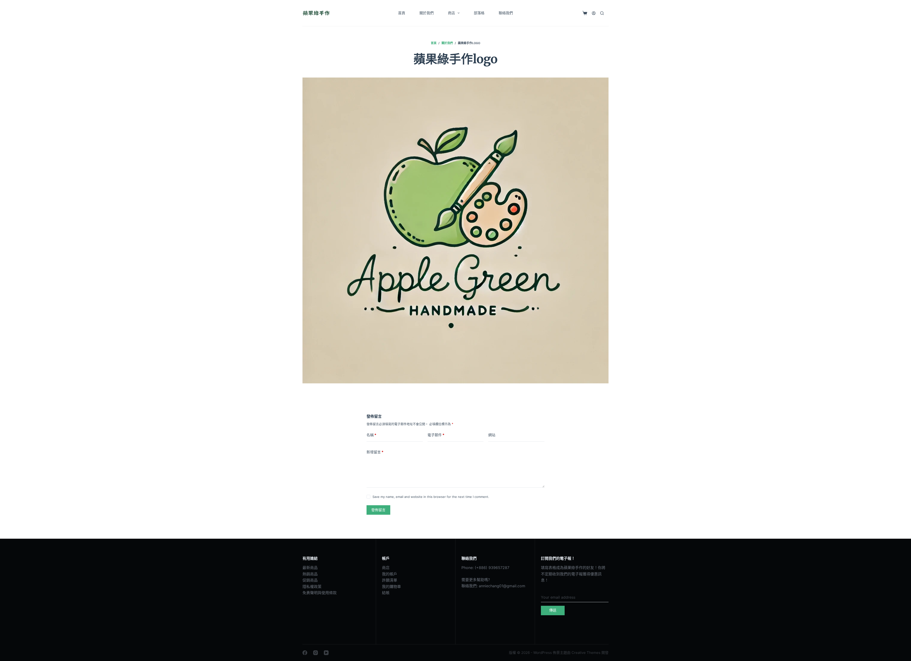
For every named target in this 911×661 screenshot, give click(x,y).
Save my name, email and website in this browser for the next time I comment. (430, 497)
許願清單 (389, 580)
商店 (451, 13)
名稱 (371, 435)
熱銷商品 (310, 574)
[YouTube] (326, 652)
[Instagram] (315, 652)
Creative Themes (586, 652)
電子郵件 (436, 435)
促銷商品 (310, 580)
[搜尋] (602, 13)
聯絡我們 (506, 13)
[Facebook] (304, 652)
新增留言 (375, 452)
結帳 (386, 592)
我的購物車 (391, 586)
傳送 (552, 610)
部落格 (479, 13)
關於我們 (426, 13)
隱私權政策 (311, 586)
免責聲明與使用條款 (319, 592)
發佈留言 (378, 510)
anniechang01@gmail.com (502, 585)
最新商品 (310, 567)
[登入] (593, 13)
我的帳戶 (389, 574)
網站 (491, 435)
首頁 (401, 13)
